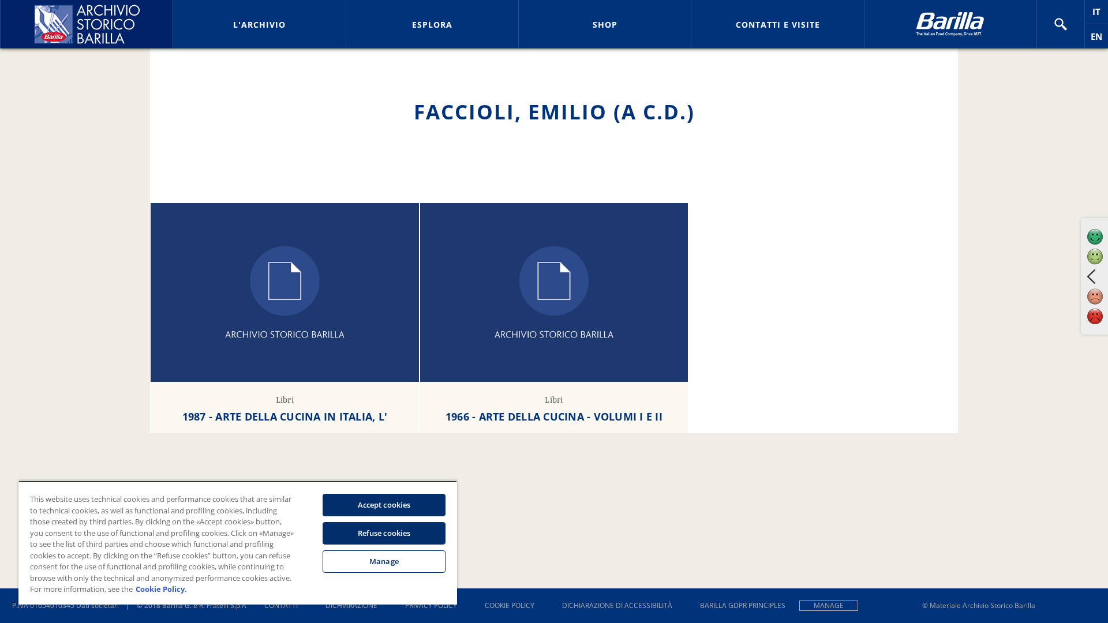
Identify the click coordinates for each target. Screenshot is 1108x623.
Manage (829, 605)
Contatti (281, 605)
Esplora (432, 24)
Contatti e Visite (778, 24)
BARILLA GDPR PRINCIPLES (742, 605)
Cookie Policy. (161, 589)
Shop (605, 24)
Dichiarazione (351, 605)
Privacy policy (431, 605)
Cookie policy (509, 605)
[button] (1060, 24)
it (1100, 15)
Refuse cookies (384, 533)
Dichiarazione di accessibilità (617, 605)
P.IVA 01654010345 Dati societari (65, 605)
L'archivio (259, 24)
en (1099, 39)
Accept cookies (384, 505)
